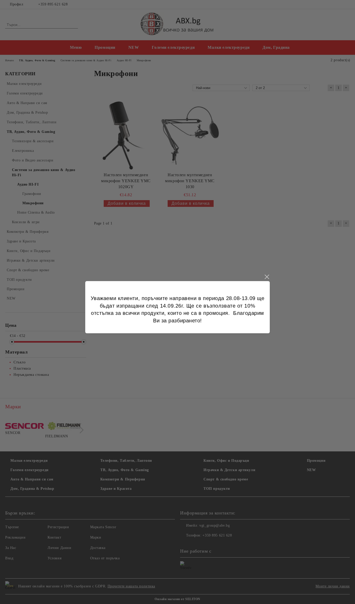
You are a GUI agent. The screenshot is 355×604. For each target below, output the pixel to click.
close (267, 277)
